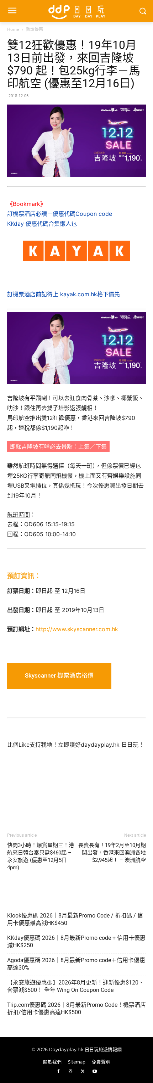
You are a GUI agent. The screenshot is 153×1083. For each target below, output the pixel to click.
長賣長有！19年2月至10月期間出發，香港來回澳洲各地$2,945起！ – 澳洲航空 (112, 852)
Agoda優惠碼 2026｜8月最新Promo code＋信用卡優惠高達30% (76, 964)
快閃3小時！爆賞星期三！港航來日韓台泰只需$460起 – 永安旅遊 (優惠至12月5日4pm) (40, 856)
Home (13, 29)
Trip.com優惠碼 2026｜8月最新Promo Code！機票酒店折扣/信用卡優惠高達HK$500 (76, 1008)
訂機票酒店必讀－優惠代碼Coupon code (59, 213)
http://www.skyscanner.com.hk (77, 629)
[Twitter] (82, 1071)
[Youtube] (94, 1071)
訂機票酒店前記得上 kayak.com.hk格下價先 (63, 294)
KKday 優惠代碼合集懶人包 (42, 223)
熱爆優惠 (34, 29)
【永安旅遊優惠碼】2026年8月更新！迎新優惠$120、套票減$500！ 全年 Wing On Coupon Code (75, 986)
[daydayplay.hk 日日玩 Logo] (76, 11)
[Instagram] (70, 1071)
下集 (101, 446)
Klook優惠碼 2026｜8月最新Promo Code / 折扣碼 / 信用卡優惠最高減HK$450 (75, 919)
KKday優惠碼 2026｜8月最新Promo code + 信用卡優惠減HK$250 (76, 942)
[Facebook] (58, 1071)
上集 (84, 446)
